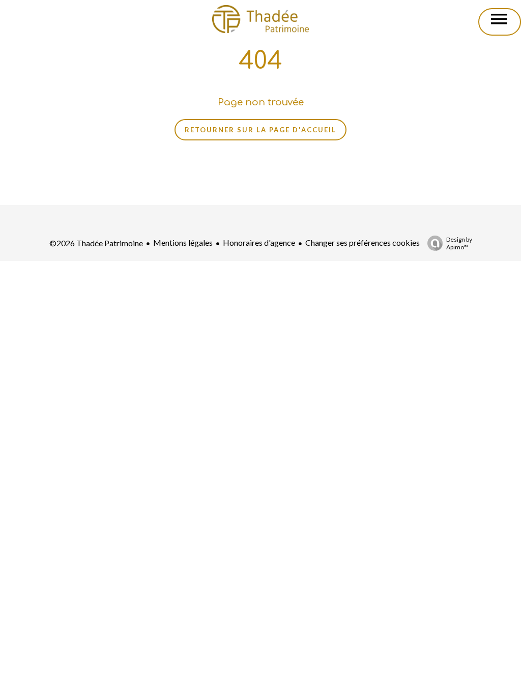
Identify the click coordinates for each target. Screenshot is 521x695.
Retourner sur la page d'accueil (260, 130)
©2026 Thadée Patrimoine (96, 243)
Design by (459, 243)
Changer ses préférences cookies (362, 242)
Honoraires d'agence (259, 242)
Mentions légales (183, 242)
